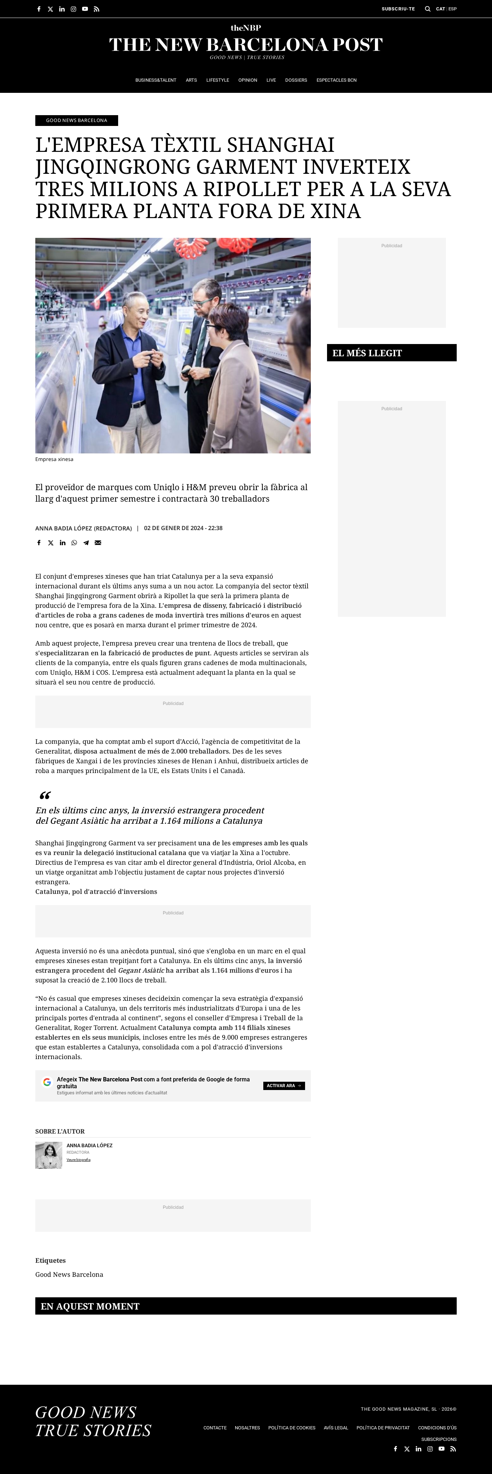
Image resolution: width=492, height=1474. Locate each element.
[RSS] (96, 9)
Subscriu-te (398, 9)
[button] (428, 9)
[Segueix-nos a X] (50, 9)
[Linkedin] (62, 543)
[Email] (98, 543)
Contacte (215, 1427)
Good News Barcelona (76, 120)
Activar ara (281, 1085)
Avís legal (336, 1427)
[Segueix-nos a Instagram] (73, 9)
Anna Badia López (63, 528)
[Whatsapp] (74, 543)
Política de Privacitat (383, 1427)
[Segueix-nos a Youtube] (85, 9)
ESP (452, 9)
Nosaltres (247, 1427)
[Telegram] (86, 543)
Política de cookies (292, 1427)
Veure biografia (78, 1160)
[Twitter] (51, 543)
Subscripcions (439, 1439)
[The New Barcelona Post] (93, 1422)
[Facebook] (39, 543)
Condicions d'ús (437, 1427)
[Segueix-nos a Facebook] (39, 9)
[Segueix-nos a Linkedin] (62, 9)
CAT (440, 9)
